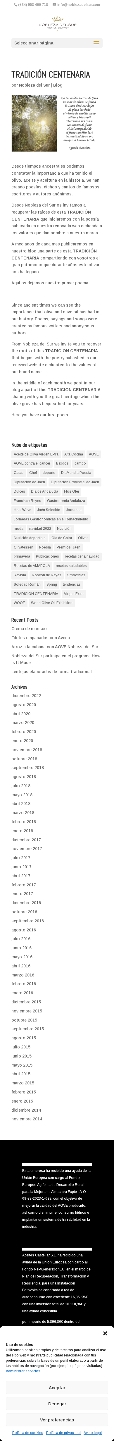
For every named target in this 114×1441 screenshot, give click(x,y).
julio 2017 (20, 857)
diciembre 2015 (26, 1002)
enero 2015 (22, 1101)
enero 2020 (22, 740)
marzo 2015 (22, 1083)
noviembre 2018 (26, 749)
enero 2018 (22, 830)
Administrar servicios (23, 1371)
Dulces (19, 491)
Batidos (62, 463)
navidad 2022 (40, 529)
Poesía (45, 547)
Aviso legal (93, 1433)
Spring (51, 584)
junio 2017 (21, 866)
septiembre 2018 (27, 767)
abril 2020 (20, 713)
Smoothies (76, 575)
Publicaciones (47, 556)
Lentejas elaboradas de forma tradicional (51, 671)
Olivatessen (23, 547)
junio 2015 (21, 1056)
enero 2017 (22, 893)
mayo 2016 (21, 957)
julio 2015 (20, 1047)
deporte (49, 473)
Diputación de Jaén (29, 482)
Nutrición (64, 529)
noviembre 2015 (26, 1011)
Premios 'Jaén (68, 547)
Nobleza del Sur (34, 85)
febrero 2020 (23, 731)
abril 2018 (20, 803)
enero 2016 (22, 993)
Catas (18, 473)
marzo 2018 (22, 812)
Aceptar (57, 1387)
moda (18, 529)
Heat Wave (22, 510)
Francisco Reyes (27, 501)
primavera (22, 556)
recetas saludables (71, 566)
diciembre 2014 (26, 1110)
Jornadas (74, 510)
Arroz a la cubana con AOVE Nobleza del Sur (54, 646)
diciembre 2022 (26, 695)
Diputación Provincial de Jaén (75, 482)
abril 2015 (20, 1074)
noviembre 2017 (26, 848)
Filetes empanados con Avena (40, 637)
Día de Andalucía (44, 491)
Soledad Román (27, 584)
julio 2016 (20, 938)
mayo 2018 (21, 794)
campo (80, 463)
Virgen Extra (74, 594)
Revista (20, 575)
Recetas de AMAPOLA (32, 566)
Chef (33, 473)
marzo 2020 (22, 722)
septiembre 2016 (27, 921)
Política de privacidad (63, 1433)
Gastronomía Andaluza (66, 501)
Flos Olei (71, 491)
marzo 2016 (22, 975)
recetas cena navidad (82, 556)
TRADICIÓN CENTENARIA (36, 594)
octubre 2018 (24, 758)
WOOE (19, 603)
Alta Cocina (73, 454)
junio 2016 (21, 947)
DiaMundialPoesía (76, 473)
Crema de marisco (29, 628)
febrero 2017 (23, 885)
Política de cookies (27, 1433)
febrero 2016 (23, 983)
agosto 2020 (23, 704)
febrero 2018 (23, 821)
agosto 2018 (23, 776)
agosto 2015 (23, 1038)
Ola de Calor (61, 538)
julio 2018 (20, 785)
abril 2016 (20, 966)
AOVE (94, 454)
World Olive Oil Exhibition (51, 603)
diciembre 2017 (26, 840)
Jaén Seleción (48, 510)
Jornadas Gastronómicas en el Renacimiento (51, 519)
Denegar (57, 1403)
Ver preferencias (57, 1419)
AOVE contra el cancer (32, 463)
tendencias (72, 584)
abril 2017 (20, 875)
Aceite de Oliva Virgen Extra (36, 454)
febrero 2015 (23, 1092)
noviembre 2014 (26, 1119)
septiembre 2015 (27, 1028)
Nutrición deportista (30, 538)
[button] (105, 1333)
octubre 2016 (24, 911)
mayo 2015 (21, 1065)
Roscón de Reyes (46, 575)
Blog (57, 85)
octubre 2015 (24, 1020)
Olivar (83, 538)
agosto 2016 (23, 930)
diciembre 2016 (26, 902)
